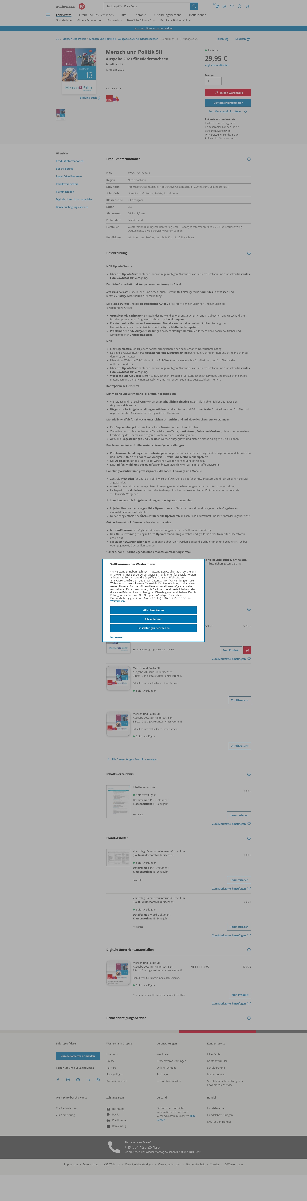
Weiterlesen (117, 601)
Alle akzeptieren (153, 610)
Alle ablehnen (153, 619)
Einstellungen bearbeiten (154, 628)
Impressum (117, 637)
